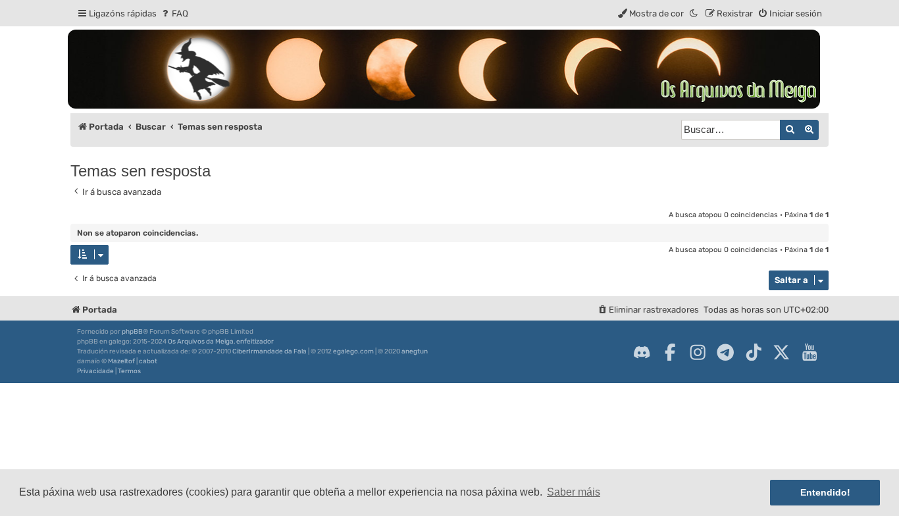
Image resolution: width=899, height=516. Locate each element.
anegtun (414, 351)
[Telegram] (725, 352)
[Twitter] (781, 352)
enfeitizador (255, 342)
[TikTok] (753, 352)
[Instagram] (697, 352)
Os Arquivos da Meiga (201, 342)
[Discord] (641, 352)
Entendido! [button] (825, 492)
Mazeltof (121, 361)
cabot (148, 361)
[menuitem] (174, 13)
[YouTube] (809, 352)
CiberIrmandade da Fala (269, 351)
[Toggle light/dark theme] (694, 13)
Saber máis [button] (573, 492)
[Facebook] (670, 352)
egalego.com (353, 351)
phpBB (132, 332)
